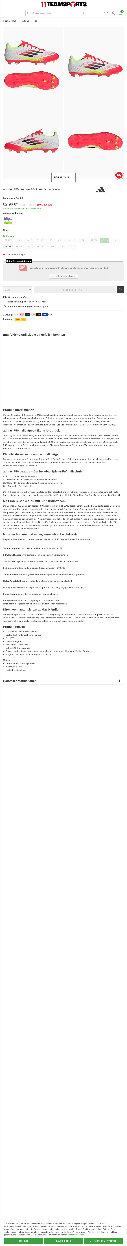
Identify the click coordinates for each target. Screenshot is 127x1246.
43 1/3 (104, 240)
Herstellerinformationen (20, 680)
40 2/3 (61, 240)
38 (18, 240)
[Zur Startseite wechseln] (63, 4)
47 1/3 (51, 246)
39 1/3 (40, 240)
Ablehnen (23, 1241)
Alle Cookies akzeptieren (103, 1241)
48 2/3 (72, 246)
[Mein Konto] (113, 13)
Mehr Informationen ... (77, 1235)
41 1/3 (72, 240)
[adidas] (109, 189)
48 (61, 246)
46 (29, 246)
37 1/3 (8, 240)
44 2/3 (8, 246)
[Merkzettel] (106, 13)
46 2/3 (40, 246)
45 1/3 (19, 246)
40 (51, 240)
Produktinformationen (18, 410)
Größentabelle (10, 236)
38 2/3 (29, 240)
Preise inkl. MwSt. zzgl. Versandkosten (22, 208)
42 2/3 (94, 240)
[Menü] (6, 13)
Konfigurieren (63, 1241)
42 (83, 240)
